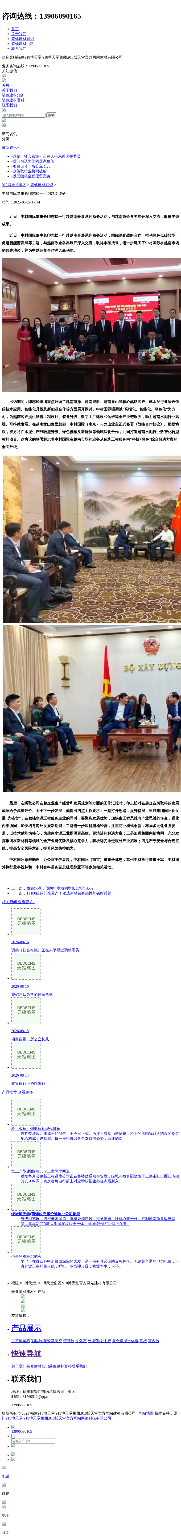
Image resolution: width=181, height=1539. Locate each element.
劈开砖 (68, 1341)
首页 (15, 29)
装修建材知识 (22, 39)
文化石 (81, 1341)
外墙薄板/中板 (99, 1341)
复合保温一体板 (125, 1341)
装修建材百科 (22, 44)
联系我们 (18, 49)
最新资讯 (10, 148)
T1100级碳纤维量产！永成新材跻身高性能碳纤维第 (68, 893)
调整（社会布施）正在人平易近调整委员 (46, 156)
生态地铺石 (20, 1341)
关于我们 (18, 34)
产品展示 (26, 1328)
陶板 (143, 1341)
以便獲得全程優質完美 (30, 176)
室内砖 (153, 1341)
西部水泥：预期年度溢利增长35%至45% (59, 888)
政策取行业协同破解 (29, 171)
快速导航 (26, 1353)
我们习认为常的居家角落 (32, 161)
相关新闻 (18, 902)
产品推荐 (18, 1092)
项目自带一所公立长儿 (30, 166)
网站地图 (146, 1413)
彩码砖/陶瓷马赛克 (46, 1341)
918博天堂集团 (14, 185)
